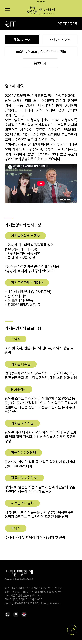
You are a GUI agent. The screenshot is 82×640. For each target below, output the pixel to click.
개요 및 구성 (22, 39)
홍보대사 (40, 63)
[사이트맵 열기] (7, 10)
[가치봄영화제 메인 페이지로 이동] (41, 10)
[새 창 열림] (7, 614)
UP (72, 629)
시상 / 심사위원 (60, 39)
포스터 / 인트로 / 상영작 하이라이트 (41, 51)
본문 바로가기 (41, 2)
